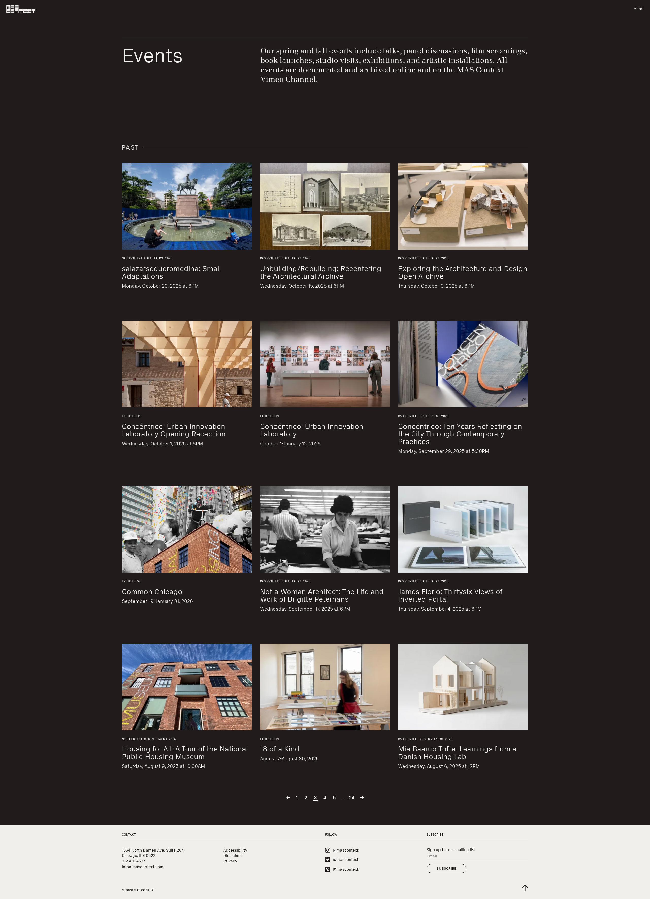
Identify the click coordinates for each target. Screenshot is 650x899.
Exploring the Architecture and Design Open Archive (462, 272)
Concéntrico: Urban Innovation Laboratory (311, 430)
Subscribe (446, 868)
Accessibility (235, 850)
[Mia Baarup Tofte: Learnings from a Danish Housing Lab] (463, 687)
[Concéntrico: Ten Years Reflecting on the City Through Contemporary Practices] (463, 364)
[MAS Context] (20, 9)
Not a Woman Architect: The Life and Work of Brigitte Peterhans (322, 595)
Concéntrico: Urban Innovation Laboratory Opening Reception (174, 430)
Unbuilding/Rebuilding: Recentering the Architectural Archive (320, 272)
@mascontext (346, 850)
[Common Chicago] (187, 529)
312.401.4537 (133, 861)
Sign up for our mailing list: (452, 849)
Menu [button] (638, 9)
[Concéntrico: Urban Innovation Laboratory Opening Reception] (187, 364)
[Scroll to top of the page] (525, 887)
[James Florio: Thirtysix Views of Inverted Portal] (463, 529)
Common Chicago (152, 591)
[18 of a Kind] (325, 687)
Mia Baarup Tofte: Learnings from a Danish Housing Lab (457, 752)
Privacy (230, 861)
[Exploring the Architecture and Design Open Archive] (463, 206)
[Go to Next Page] (362, 797)
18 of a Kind (279, 749)
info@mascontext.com (143, 866)
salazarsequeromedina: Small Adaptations (171, 272)
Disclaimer (233, 855)
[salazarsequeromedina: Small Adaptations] (187, 206)
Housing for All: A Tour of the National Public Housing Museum (185, 752)
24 (351, 798)
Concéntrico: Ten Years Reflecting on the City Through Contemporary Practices (460, 434)
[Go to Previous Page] (288, 797)
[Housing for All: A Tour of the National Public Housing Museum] (187, 687)
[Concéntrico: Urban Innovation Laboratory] (325, 364)
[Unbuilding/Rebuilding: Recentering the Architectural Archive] (325, 206)
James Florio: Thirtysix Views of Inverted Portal (450, 595)
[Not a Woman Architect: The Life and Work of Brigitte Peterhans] (325, 529)
